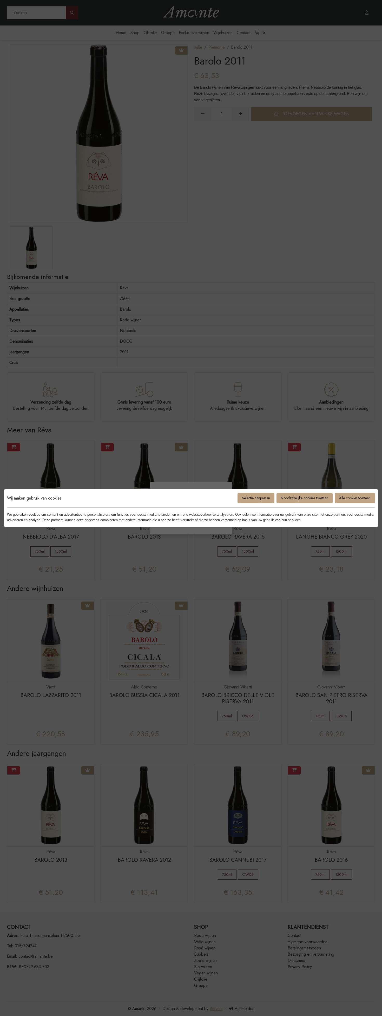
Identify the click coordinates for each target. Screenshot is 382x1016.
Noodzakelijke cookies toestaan (304, 498)
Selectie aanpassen (256, 498)
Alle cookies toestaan (355, 498)
